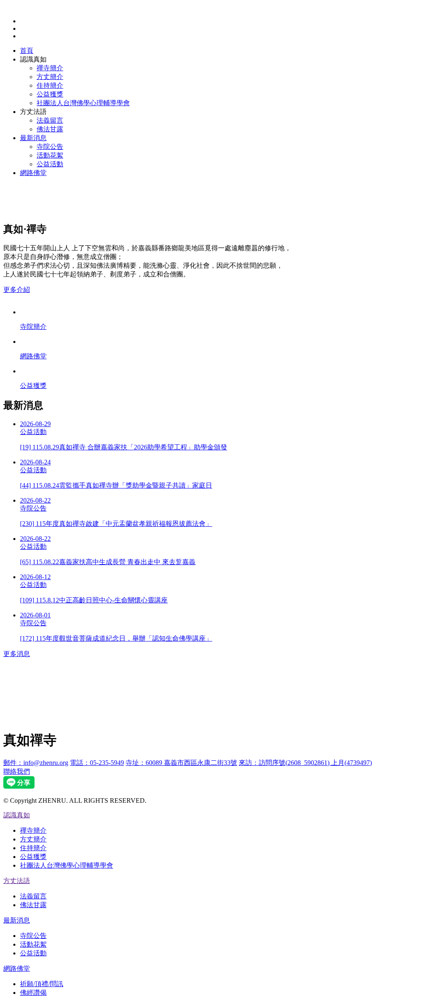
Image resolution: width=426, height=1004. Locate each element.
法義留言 (50, 120)
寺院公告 (50, 146)
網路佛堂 (33, 172)
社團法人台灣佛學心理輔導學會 (83, 102)
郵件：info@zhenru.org (35, 762)
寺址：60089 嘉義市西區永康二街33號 (181, 762)
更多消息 (16, 653)
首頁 (26, 50)
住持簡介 (50, 85)
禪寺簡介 (50, 68)
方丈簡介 (50, 76)
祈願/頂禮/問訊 (41, 983)
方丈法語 (16, 880)
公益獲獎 (50, 94)
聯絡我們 (16, 771)
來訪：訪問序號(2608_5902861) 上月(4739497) (305, 762)
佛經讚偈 (33, 992)
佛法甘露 (50, 129)
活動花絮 (50, 155)
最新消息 (33, 137)
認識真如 (16, 815)
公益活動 (50, 164)
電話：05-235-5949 (97, 762)
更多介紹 (16, 289)
